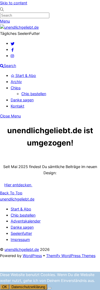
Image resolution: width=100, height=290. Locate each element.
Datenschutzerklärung (28, 287)
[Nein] (49, 288)
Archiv (16, 81)
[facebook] (12, 49)
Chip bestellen (33, 93)
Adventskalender (26, 221)
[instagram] (12, 55)
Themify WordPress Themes (70, 255)
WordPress (32, 255)
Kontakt (17, 106)
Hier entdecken (18, 185)
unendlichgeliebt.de (22, 249)
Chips (16, 87)
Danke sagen (22, 100)
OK (4, 287)
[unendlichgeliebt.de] (19, 27)
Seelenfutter (21, 233)
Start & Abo (25, 75)
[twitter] (12, 43)
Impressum (20, 239)
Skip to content (13, 3)
